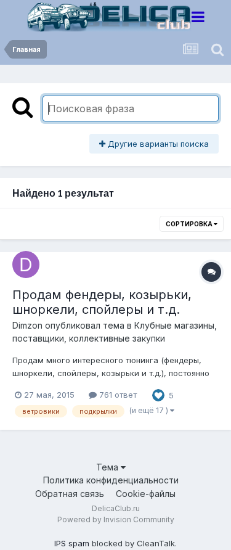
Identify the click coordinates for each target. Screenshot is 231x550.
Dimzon (27, 325)
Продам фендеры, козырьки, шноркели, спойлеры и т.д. (102, 302)
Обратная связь (69, 493)
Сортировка (190, 224)
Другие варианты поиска (157, 144)
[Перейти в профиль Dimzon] (25, 264)
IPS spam (71, 543)
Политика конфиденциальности (111, 480)
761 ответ (117, 395)
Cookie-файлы (146, 493)
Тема (108, 467)
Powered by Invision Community (115, 519)
